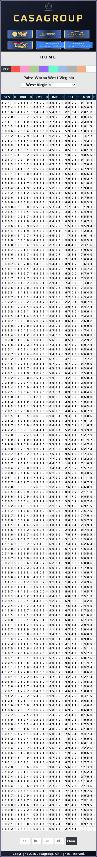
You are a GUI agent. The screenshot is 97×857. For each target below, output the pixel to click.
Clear (71, 841)
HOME (48, 57)
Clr (6, 69)
